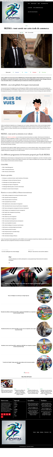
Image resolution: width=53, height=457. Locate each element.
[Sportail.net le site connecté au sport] (12, 12)
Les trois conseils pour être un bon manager (10, 251)
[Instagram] (4, 414)
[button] (39, 15)
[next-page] (50, 270)
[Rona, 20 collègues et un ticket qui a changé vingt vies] (44, 295)
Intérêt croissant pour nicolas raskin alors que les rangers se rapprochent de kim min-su (27, 283)
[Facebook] (9, 262)
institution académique (11, 137)
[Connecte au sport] (14, 432)
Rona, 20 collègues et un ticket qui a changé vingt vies (18, 295)
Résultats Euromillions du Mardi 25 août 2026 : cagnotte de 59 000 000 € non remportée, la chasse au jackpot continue (18, 312)
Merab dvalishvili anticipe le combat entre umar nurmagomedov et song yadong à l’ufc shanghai (46, 413)
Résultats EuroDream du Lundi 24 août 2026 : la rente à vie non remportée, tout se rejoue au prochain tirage (18, 329)
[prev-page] (47, 270)
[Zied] (4, 260)
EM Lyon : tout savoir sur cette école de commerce (38, 251)
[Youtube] (9, 414)
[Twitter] (7, 414)
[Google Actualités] (2, 417)
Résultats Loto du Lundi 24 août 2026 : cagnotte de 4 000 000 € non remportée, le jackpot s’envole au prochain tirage (18, 346)
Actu (27, 25)
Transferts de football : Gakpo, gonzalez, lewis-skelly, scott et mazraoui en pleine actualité (19, 363)
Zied (22, 32)
